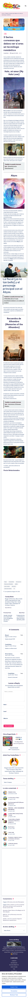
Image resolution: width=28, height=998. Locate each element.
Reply (22, 635)
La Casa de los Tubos (13, 797)
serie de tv (14, 586)
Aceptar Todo (14, 987)
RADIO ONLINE (14, 967)
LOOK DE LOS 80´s (13, 843)
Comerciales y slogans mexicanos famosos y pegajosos (14, 821)
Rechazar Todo (14, 995)
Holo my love (18, 581)
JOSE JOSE (11, 832)
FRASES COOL (12, 792)
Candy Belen (9, 596)
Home (3, 13)
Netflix (16, 584)
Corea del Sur (11, 581)
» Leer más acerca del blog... (17, 952)
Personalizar (14, 991)
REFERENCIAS (14, 962)
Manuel (7, 635)
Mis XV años (11, 827)
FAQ (14, 969)
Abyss (5, 581)
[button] (8, 607)
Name (5, 704)
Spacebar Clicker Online (8, 910)
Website (6, 718)
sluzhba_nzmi (6, 918)
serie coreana (7, 586)
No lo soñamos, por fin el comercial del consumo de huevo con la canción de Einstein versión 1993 (13, 906)
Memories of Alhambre (8, 584)
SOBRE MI (14, 960)
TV (5, 33)
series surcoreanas (7, 588)
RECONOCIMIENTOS (14, 965)
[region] (14, 984)
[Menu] (25, 5)
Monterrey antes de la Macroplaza (16, 902)
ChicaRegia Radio (19, 741)
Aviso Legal (14, 971)
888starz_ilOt (6, 914)
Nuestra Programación (18, 743)
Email (5, 711)
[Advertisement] (14, 525)
